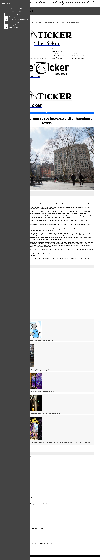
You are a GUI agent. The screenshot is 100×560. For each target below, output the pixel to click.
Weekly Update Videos (15, 17)
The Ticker (6, 3)
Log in (31, 497)
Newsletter (33, 22)
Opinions (13, 8)
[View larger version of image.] (47, 158)
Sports (43, 58)
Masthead (62, 22)
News (7, 8)
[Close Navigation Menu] (26, 3)
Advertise (46, 22)
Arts (31, 58)
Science (37, 58)
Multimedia (56, 49)
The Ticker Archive (72, 22)
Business (20, 8)
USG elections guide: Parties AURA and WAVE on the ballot (36, 340)
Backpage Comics (77, 56)
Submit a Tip (54, 22)
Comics (76, 53)
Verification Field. (32, 544)
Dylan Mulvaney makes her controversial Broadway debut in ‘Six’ (38, 391)
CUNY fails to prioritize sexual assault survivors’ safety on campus (39, 413)
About (40, 22)
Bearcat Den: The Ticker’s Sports (18, 19)
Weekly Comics (78, 58)
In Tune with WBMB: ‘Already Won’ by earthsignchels (34, 370)
